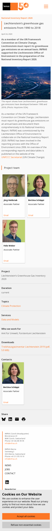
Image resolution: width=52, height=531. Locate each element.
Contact (10, 473)
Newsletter (10, 489)
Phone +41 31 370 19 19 (14, 456)
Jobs (7, 469)
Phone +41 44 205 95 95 (14, 441)
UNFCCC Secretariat (11, 157)
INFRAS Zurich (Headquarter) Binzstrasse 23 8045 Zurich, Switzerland (17, 436)
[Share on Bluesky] (3, 419)
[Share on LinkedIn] (10, 419)
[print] (23, 419)
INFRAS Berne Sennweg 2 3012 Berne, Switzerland (15, 451)
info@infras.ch (11, 443)
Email (6, 215)
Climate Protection (11, 305)
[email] (17, 419)
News (8, 465)
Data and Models (10, 319)
